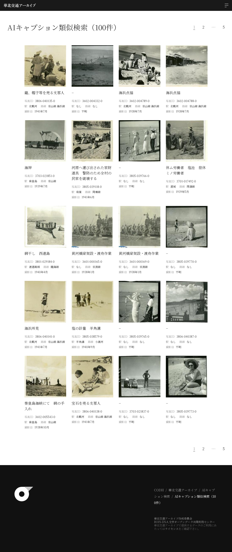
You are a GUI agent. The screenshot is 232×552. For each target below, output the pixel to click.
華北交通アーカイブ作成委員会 (173, 518)
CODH (159, 490)
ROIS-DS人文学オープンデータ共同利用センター (184, 522)
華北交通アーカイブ (183, 490)
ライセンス (172, 528)
